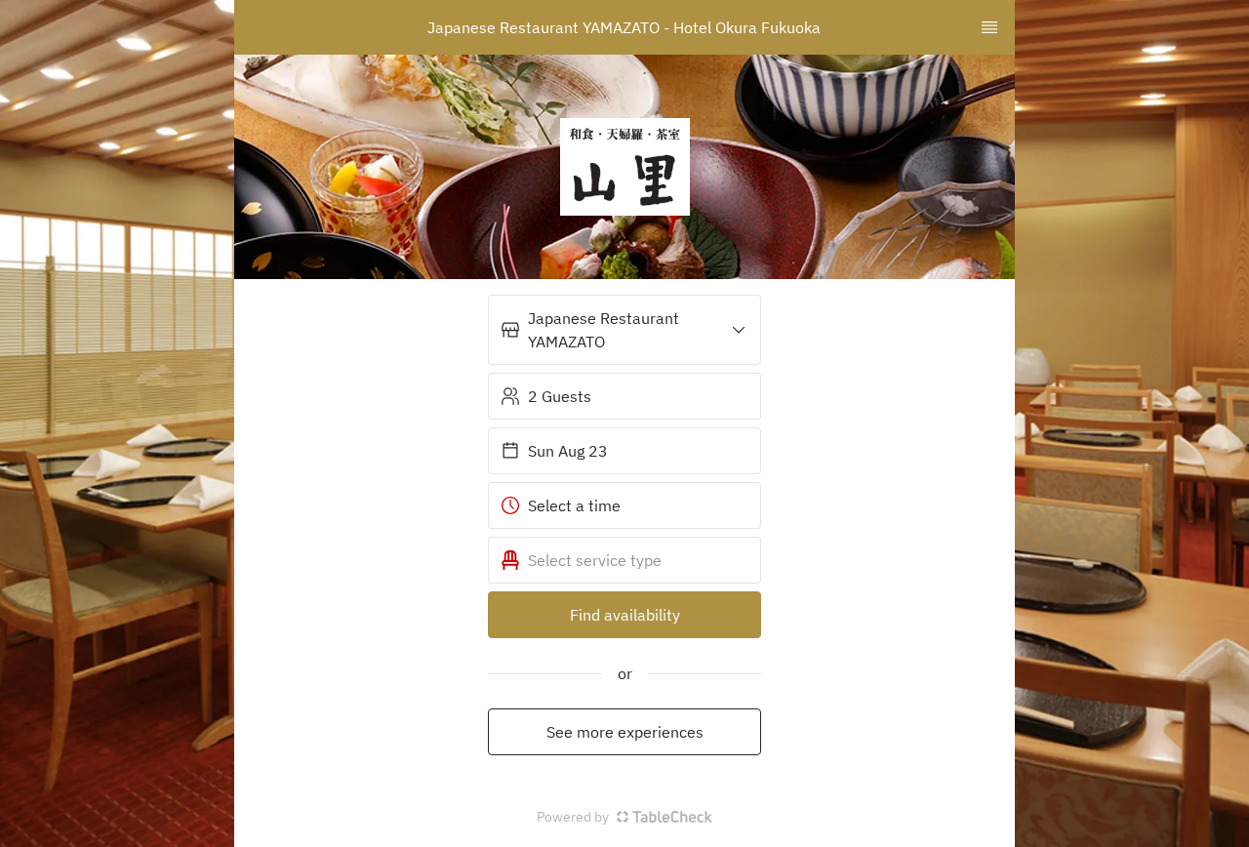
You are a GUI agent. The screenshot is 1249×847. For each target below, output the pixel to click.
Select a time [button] (574, 505)
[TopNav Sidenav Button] (989, 27)
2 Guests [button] (559, 396)
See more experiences (625, 732)
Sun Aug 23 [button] (568, 451)
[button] (624, 330)
